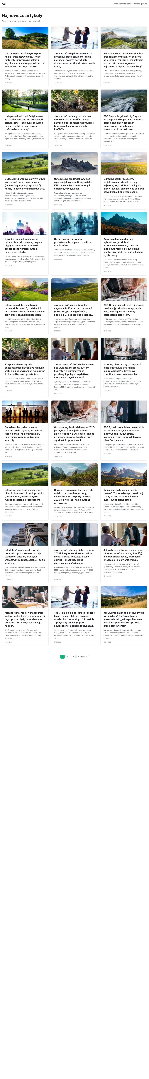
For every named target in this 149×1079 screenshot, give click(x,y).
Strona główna (140, 4)
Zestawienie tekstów (122, 4)
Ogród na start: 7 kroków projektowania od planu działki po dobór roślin (72, 242)
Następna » (82, 657)
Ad (4, 3)
